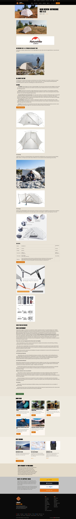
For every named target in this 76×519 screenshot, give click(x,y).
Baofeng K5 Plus (49, 452)
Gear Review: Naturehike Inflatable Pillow (22, 410)
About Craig (56, 498)
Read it (19, 415)
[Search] (52, 3)
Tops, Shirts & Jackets (48, 510)
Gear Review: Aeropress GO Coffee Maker (52, 410)
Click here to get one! (20, 107)
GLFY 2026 (40, 3)
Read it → (17, 458)
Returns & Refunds (33, 515)
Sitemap (41, 515)
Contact (55, 499)
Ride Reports (56, 506)
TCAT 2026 (55, 504)
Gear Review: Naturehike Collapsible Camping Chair (37, 410)
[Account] (53, 3)
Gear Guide (44, 3)
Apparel (46, 500)
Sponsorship (47, 506)
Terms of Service (23, 515)
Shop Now (58, 3)
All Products (47, 498)
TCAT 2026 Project (34, 452)
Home (32, 3)
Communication (47, 504)
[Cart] (54, 3)
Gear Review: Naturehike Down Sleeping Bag (22, 428)
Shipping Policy (28, 515)
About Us (48, 3)
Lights (46, 505)
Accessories (47, 499)
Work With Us (56, 500)
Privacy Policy (18, 515)
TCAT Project (36, 3)
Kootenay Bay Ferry (19, 452)
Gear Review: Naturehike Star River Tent (38, 427)
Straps (46, 509)
